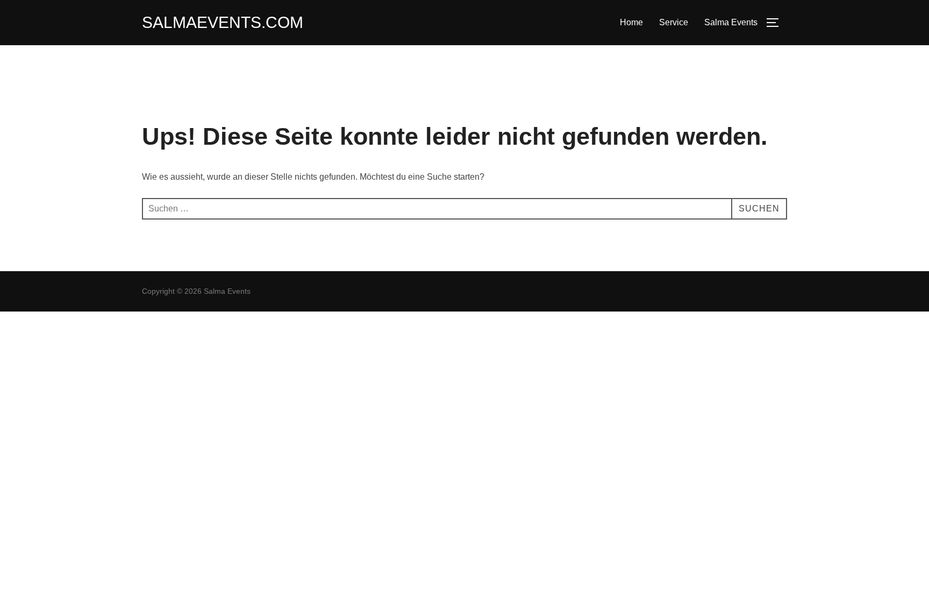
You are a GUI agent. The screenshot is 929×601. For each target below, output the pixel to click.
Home (631, 22)
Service (673, 22)
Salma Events (731, 22)
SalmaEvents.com (222, 22)
